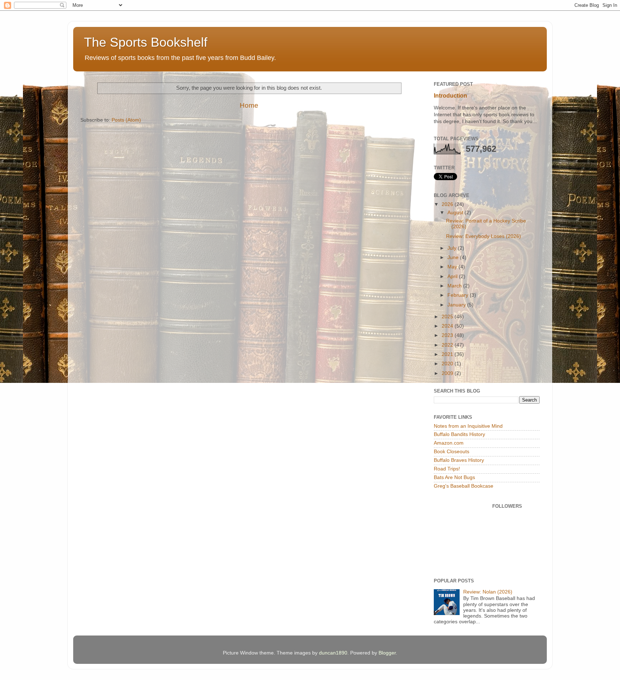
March (455, 286)
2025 (448, 316)
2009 (448, 373)
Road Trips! (447, 469)
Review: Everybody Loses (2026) (483, 236)
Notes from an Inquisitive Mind (468, 426)
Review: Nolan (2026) (487, 592)
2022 (448, 345)
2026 (448, 204)
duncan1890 (333, 653)
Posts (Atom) (126, 120)
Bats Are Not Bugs (454, 477)
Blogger (387, 653)
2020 (448, 363)
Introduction (450, 96)
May (453, 266)
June (453, 257)
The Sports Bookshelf (145, 42)
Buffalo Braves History (459, 460)
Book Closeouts (451, 451)
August (456, 212)
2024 (448, 326)
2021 (448, 354)
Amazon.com (449, 443)
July (452, 248)
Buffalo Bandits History (459, 434)
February (458, 295)
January (457, 305)
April (453, 276)
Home (249, 105)
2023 (448, 335)
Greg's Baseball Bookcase (463, 486)
